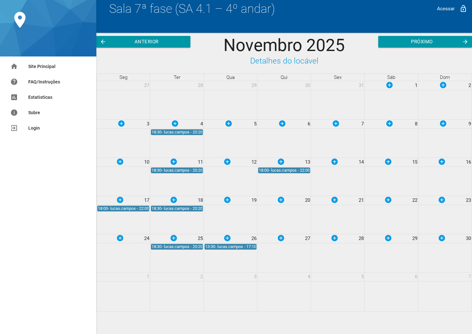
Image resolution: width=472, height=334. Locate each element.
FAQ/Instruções (35, 82)
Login (25, 128)
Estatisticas (31, 97)
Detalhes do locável (284, 60)
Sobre (25, 112)
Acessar (452, 9)
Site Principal (33, 66)
